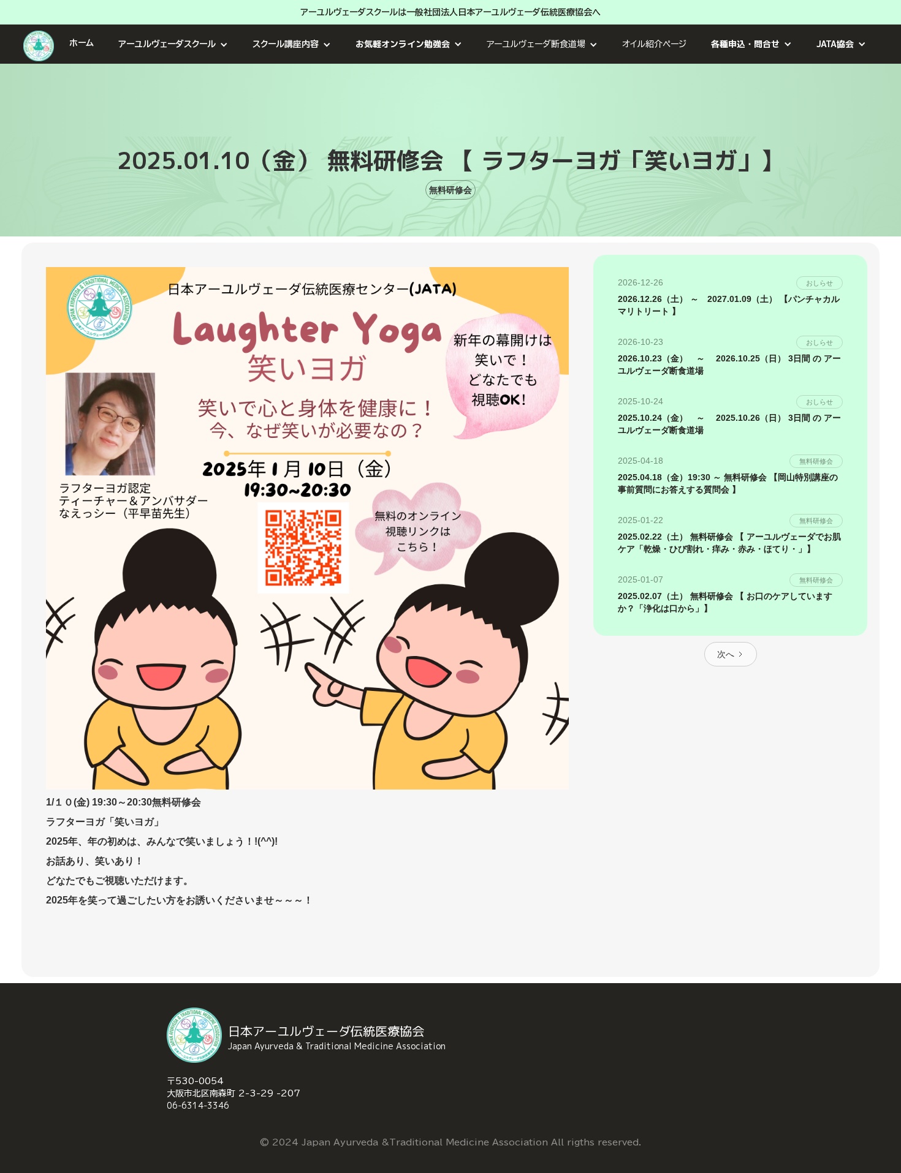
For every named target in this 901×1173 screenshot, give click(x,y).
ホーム (81, 43)
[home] (40, 44)
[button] (173, 44)
